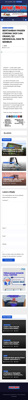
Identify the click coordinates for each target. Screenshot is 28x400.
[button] (23, 19)
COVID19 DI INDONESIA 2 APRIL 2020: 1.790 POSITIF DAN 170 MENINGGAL (8, 123)
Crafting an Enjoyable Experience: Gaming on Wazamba (12, 374)
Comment (5, 200)
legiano (5, 355)
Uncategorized (7, 340)
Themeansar (14, 396)
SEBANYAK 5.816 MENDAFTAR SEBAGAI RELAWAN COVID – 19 (19, 122)
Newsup (22, 394)
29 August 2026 (9, 330)
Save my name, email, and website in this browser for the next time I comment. (13, 255)
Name (4, 228)
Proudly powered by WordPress (9, 394)
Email (4, 236)
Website (4, 244)
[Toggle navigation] (13, 20)
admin (5, 45)
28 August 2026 (9, 361)
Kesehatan (5, 27)
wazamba (6, 371)
